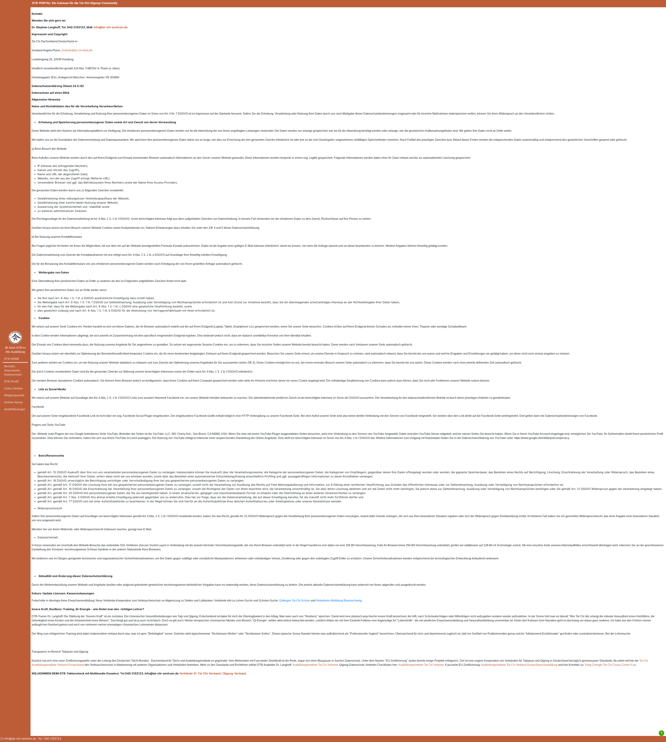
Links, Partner (13, 388)
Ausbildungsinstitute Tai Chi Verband (315, 664)
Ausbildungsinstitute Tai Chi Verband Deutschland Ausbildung (519, 664)
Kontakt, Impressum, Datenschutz (13, 370)
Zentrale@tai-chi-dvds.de (76, 50)
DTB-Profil (11, 381)
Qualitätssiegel (14, 409)
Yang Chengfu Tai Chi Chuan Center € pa (610, 664)
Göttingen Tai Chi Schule (294, 600)
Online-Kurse (13, 402)
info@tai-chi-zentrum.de (111, 27)
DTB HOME (11, 358)
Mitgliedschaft (14, 395)
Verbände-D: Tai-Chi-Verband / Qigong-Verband (212, 673)
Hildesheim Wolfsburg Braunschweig (339, 600)
